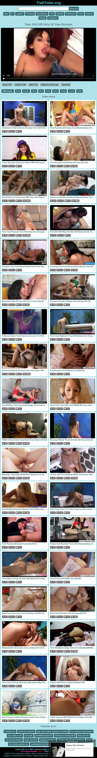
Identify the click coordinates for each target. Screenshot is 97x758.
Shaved (60, 14)
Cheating (30, 14)
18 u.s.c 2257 (28, 749)
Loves (71, 91)
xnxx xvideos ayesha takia (81, 732)
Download (66, 85)
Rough (26, 91)
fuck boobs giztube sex (18, 744)
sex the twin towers (14, 740)
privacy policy (41, 749)
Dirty (34, 91)
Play (18, 91)
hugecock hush (30, 740)
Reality (42, 18)
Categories (52, 18)
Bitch (55, 91)
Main (6, 14)
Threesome (70, 14)
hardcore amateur (47, 740)
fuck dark (29, 736)
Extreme (89, 14)
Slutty (63, 91)
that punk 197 (83, 736)
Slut (41, 91)
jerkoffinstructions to (43, 736)
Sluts (79, 91)
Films (80, 14)
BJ (12, 14)
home (18, 749)
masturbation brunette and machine (46, 744)
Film (52, 14)
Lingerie (19, 14)
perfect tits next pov (26, 732)
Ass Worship (42, 14)
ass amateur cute (15, 736)
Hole (48, 91)
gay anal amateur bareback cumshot (52, 732)
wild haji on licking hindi (65, 736)
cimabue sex (10, 732)
